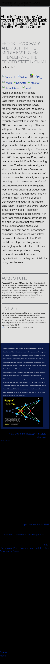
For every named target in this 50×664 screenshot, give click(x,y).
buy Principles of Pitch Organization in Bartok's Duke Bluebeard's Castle (24, 548)
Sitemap (4, 652)
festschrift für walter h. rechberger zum (24, 534)
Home (3, 655)
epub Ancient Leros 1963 (36, 524)
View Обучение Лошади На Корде (27, 433)
